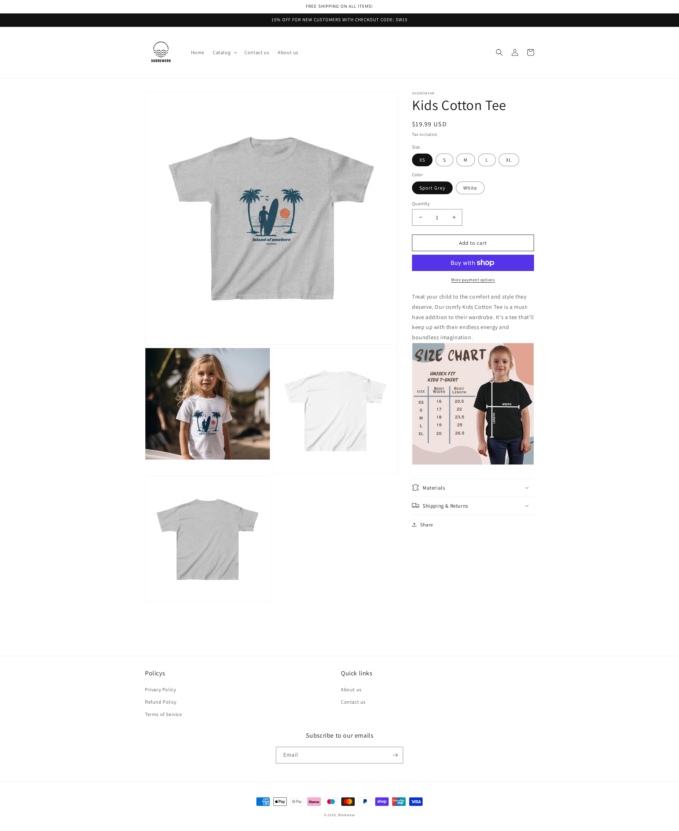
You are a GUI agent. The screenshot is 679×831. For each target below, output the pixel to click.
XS (422, 160)
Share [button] (426, 524)
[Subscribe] (395, 755)
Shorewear (346, 815)
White (470, 187)
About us (351, 689)
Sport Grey (432, 187)
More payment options (473, 279)
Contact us (353, 702)
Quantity (421, 203)
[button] (224, 52)
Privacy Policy (160, 689)
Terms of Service (163, 714)
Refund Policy (160, 702)
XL (509, 160)
